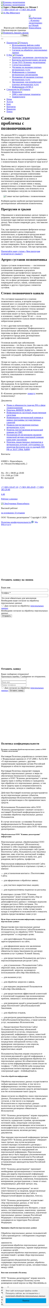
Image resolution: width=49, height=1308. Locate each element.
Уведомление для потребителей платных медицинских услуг (26, 83)
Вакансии (11, 109)
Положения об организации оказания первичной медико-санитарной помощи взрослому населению (25, 437)
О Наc (10, 55)
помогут (31, 393)
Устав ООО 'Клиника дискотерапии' (29, 62)
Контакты (11, 106)
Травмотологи (18, 97)
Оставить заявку (17, 691)
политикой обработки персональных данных (25, 1296)
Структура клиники (21, 65)
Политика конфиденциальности (27, 47)
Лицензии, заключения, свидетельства (30, 57)
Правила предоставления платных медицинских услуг (23, 426)
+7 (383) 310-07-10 (9, 9)
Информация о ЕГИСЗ (22, 87)
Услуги (10, 101)
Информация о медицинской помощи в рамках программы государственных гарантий (25, 420)
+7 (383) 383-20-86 (27, 9)
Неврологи (17, 92)
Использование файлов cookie (26, 45)
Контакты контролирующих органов (29, 60)
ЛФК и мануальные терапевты (26, 94)
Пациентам (12, 43)
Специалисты (13, 89)
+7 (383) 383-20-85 (27, 487)
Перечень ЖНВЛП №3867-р (20, 410)
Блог (9, 104)
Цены (9, 99)
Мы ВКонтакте (12, 13)
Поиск (10, 111)
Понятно (25, 1301)
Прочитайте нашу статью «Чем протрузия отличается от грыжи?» (20, 252)
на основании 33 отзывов (13, 513)
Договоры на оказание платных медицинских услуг (27, 68)
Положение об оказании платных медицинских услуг (27, 78)
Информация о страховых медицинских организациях (25, 73)
